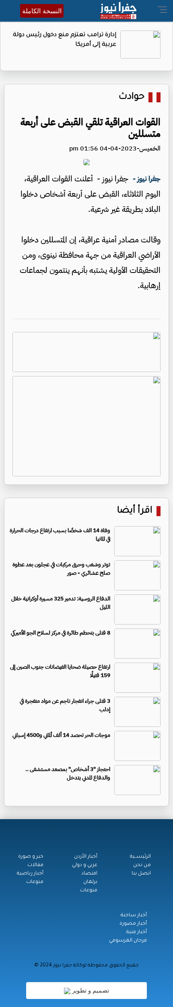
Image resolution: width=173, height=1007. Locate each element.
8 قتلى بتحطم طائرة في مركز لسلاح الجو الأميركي (60, 633)
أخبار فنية (136, 932)
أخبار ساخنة (134, 915)
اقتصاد (89, 874)
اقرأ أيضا (134, 511)
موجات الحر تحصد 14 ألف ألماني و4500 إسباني (61, 735)
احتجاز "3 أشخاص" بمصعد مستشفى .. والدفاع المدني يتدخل (67, 773)
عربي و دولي (84, 865)
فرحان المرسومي (128, 941)
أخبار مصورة (133, 924)
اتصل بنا (141, 874)
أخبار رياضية (30, 874)
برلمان (90, 882)
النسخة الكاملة (42, 11)
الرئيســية (140, 857)
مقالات (35, 865)
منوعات (88, 890)
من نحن (142, 865)
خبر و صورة (30, 857)
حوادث (131, 97)
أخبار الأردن (85, 857)
